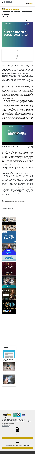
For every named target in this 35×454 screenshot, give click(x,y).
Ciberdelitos (12, 201)
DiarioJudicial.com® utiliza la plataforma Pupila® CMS (11, 453)
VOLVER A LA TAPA (5, 214)
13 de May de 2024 (5, 16)
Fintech (16, 201)
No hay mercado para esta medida (8, 384)
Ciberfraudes (8, 201)
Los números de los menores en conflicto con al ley (8, 373)
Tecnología (3, 8)
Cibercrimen (3, 201)
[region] (9, 322)
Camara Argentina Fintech (21, 201)
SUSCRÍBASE (17, 447)
